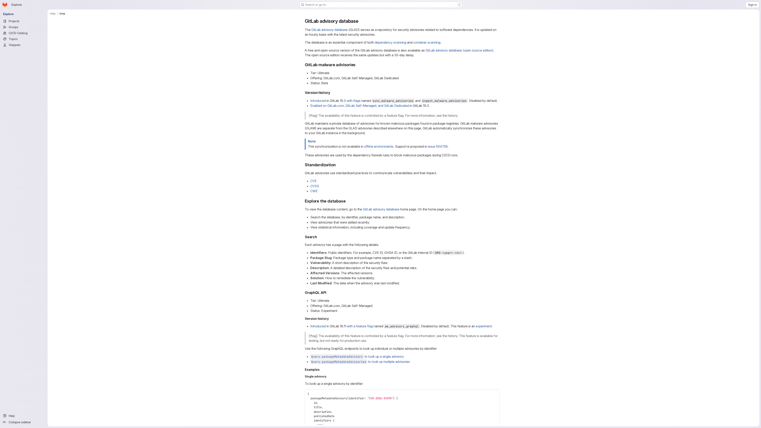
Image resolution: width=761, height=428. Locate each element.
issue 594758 (438, 146)
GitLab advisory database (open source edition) (459, 50)
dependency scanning (390, 42)
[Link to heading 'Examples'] (321, 370)
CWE (314, 191)
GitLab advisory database (329, 30)
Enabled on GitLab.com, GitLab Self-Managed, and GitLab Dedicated (359, 106)
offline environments (378, 146)
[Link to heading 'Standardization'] (338, 164)
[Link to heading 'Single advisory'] (327, 376)
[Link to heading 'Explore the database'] (347, 201)
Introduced (318, 101)
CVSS (314, 186)
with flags (353, 101)
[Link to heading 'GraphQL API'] (328, 292)
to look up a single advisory (357, 356)
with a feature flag (360, 326)
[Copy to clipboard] (494, 394)
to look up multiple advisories (360, 362)
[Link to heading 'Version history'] (332, 93)
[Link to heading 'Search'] (319, 237)
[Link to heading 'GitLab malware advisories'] (358, 64)
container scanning (426, 42)
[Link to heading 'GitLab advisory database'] (361, 21)
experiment (484, 326)
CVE (313, 181)
